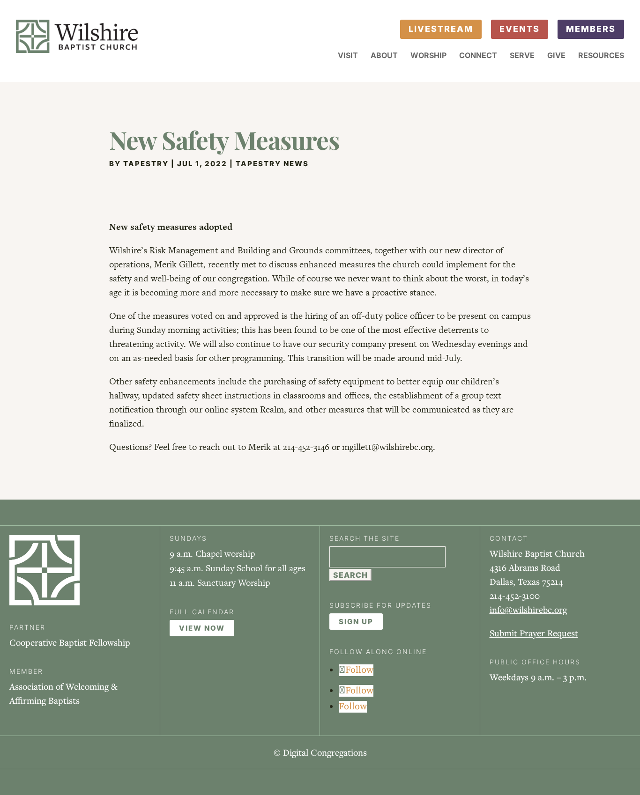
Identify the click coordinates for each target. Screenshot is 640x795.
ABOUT (384, 56)
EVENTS (519, 29)
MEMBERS (591, 29)
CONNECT (478, 56)
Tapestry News (272, 163)
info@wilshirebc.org (528, 609)
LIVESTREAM (441, 29)
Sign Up (356, 621)
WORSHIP (428, 56)
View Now (202, 628)
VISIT (348, 56)
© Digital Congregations (320, 752)
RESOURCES (601, 56)
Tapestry (146, 163)
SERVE (522, 56)
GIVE (556, 56)
